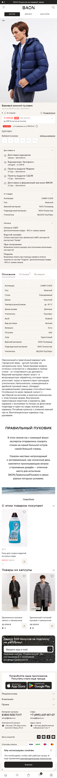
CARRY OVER (47, 198)
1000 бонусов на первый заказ (28, 2)
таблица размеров (47, 136)
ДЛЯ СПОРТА (44, 14)
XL (23, 140)
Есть (50, 328)
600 (50, 332)
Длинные (48, 309)
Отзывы (25, 274)
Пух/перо (48, 314)
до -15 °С (48, 304)
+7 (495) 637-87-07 (42, 714)
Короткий (48, 299)
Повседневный (45, 295)
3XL (35, 140)
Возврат (39, 274)
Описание (8, 274)
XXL (29, 140)
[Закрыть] (51, 750)
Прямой (48, 318)
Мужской (49, 202)
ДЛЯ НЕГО (28, 14)
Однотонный (46, 337)
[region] (27, 388)
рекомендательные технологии (35, 758)
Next (53, 506)
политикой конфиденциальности (19, 658)
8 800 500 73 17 (12, 714)
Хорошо (28, 764)
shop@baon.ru (8, 718)
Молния (48, 323)
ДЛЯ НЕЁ (12, 14)
